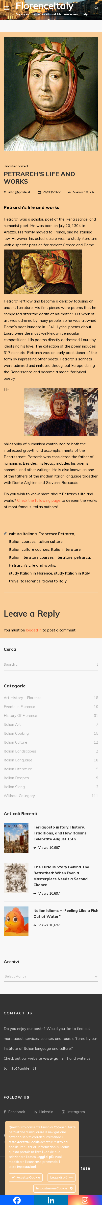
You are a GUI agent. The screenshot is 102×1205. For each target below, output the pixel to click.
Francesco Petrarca (56, 533)
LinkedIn (46, 1111)
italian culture (50, 541)
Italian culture (15, 742)
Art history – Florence (23, 697)
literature (64, 557)
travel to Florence (25, 581)
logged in (34, 630)
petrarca (82, 557)
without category (19, 795)
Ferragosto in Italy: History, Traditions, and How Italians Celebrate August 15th (59, 833)
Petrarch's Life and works (32, 565)
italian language (18, 760)
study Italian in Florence (30, 573)
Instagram (76, 1111)
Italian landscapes (20, 751)
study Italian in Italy (72, 573)
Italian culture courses (29, 549)
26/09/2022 (52, 192)
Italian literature (66, 549)
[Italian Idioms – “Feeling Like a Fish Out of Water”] (16, 921)
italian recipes (16, 778)
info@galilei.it (19, 192)
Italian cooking (16, 733)
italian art (12, 724)
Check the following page (38, 500)
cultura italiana (23, 533)
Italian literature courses (31, 557)
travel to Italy (54, 581)
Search (96, 664)
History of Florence (20, 715)
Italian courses (22, 541)
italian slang (14, 786)
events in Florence (19, 706)
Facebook (16, 1111)
